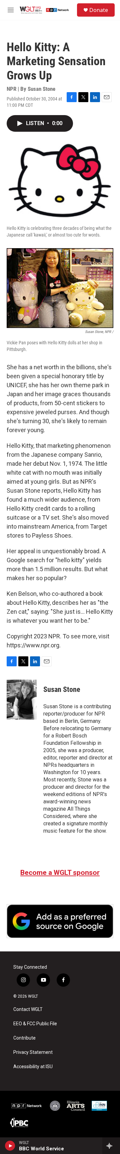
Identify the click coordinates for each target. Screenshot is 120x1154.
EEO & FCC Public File (35, 1023)
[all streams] (111, 1145)
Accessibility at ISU (33, 1066)
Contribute (24, 1038)
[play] (10, 1145)
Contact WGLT (28, 1009)
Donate (98, 10)
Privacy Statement (33, 1052)
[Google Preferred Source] (60, 921)
